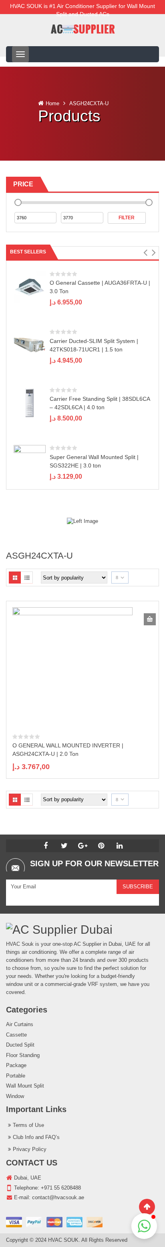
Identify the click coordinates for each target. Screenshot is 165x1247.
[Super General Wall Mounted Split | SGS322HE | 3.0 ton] (30, 460)
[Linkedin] (119, 845)
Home (52, 103)
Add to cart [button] (150, 619)
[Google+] (82, 845)
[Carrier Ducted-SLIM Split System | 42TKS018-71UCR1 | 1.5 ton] (30, 345)
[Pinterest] (101, 845)
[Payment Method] (54, 1222)
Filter (127, 217)
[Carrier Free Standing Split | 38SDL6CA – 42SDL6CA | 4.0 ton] (30, 403)
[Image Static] (82, 521)
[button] (145, 253)
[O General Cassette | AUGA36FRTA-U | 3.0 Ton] (30, 287)
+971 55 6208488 (61, 1188)
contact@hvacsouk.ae (58, 1197)
